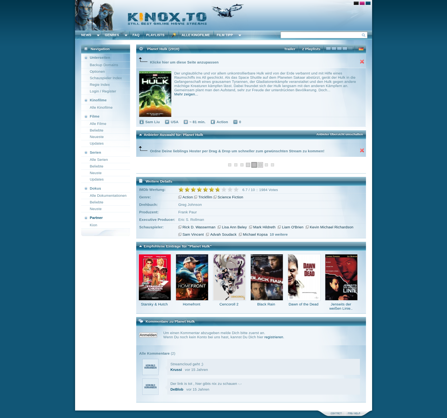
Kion (93, 225)
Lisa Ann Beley (234, 227)
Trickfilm (205, 197)
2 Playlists (311, 49)
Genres (112, 35)
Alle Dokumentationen (108, 195)
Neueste (97, 137)
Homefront (191, 304)
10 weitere (279, 234)
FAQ (136, 35)
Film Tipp (225, 35)
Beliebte (96, 130)
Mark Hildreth (264, 227)
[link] (223, 15)
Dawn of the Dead (303, 304)
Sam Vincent (193, 234)
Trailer (289, 49)
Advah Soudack (223, 234)
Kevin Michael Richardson (331, 227)
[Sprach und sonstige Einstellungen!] (174, 35)
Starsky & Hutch (154, 304)
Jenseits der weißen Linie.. (341, 306)
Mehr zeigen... (186, 94)
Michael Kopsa (255, 234)
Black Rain (266, 304)
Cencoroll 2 (229, 304)
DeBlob (176, 389)
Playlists (155, 35)
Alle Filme (98, 124)
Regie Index (100, 85)
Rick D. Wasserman (198, 227)
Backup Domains (104, 65)
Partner (96, 218)
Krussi (176, 370)
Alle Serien (99, 160)
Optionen (97, 71)
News (86, 35)
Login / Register (103, 91)
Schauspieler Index (106, 78)
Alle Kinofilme (196, 35)
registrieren (273, 337)
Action (187, 197)
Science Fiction (230, 197)
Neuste (96, 173)
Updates (97, 143)
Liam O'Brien (292, 227)
